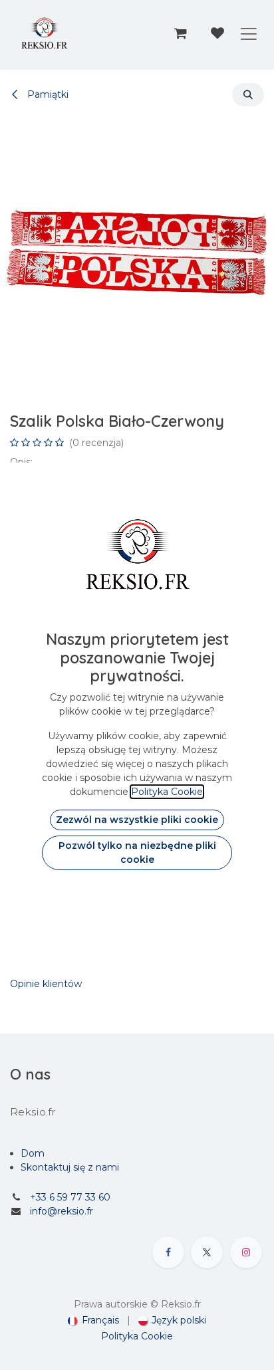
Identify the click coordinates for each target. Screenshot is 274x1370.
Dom (33, 1153)
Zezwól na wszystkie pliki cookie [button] (137, 820)
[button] (248, 94)
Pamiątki (46, 94)
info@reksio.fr (61, 1211)
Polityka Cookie (137, 1336)
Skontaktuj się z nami (70, 1167)
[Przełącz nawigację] (248, 33)
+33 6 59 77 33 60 (70, 1197)
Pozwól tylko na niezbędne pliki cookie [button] (137, 852)
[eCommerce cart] (180, 33)
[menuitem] (93, 1320)
